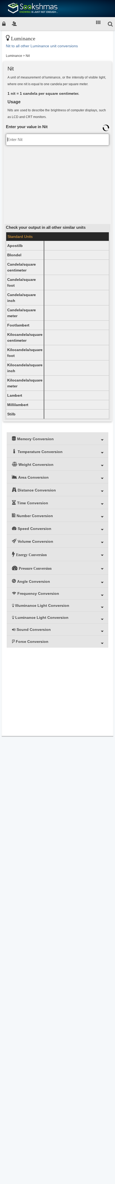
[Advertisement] (57, 184)
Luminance (14, 56)
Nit (28, 56)
